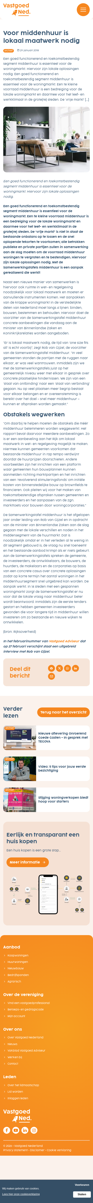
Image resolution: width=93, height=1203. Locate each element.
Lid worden (15, 1091)
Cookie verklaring (59, 1150)
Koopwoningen (17, 955)
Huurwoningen (17, 962)
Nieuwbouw (15, 968)
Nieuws (12, 1044)
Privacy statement (15, 1150)
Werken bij (14, 1057)
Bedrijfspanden (18, 975)
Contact (12, 1063)
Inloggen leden (17, 1098)
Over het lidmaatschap (23, 1085)
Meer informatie (25, 862)
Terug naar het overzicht (63, 712)
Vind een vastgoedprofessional (28, 1003)
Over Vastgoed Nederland (25, 1037)
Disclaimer (37, 1150)
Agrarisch (14, 981)
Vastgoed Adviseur (64, 641)
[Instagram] (33, 1130)
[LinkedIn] (24, 1130)
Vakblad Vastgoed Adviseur (26, 1050)
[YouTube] (15, 1130)
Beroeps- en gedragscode (25, 1009)
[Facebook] (6, 1130)
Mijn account (16, 1016)
